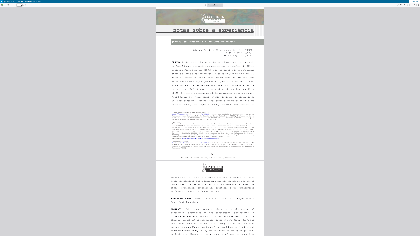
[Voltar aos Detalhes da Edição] (1, 1)
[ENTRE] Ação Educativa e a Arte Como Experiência (22, 2)
